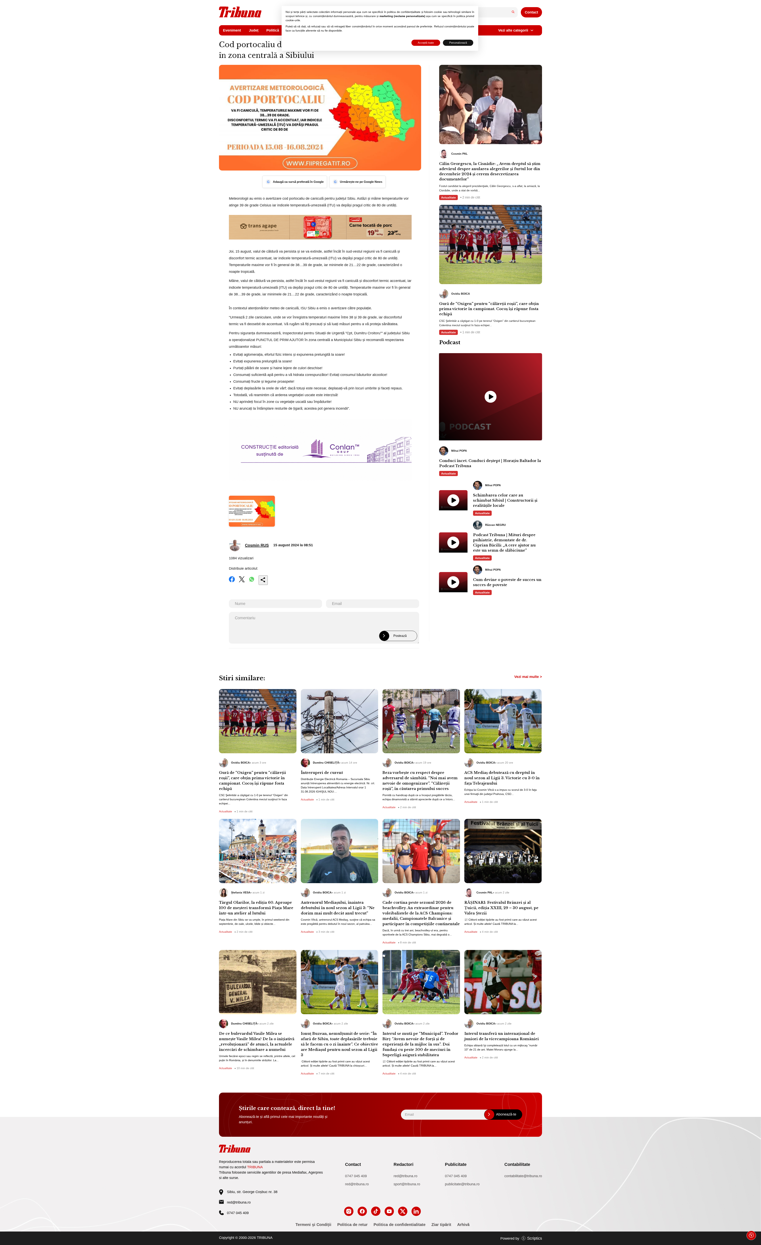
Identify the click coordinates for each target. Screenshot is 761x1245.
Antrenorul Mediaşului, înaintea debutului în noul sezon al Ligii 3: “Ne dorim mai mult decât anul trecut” (338, 907)
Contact (531, 12)
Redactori (403, 1164)
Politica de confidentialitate (399, 1224)
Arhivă (463, 1224)
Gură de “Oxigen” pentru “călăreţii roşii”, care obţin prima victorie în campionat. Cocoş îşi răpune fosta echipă (489, 309)
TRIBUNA (255, 1167)
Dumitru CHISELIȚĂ (326, 762)
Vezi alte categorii (513, 30)
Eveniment (232, 30)
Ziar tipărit (441, 1224)
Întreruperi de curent (322, 773)
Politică (272, 30)
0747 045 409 (356, 1176)
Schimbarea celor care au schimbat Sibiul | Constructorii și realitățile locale (505, 500)
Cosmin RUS (257, 545)
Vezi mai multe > (528, 677)
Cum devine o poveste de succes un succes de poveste (507, 582)
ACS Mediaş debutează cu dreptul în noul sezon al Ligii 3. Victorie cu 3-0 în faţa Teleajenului (502, 778)
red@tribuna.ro (239, 1202)
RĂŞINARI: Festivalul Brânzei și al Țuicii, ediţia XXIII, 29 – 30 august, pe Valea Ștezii (501, 907)
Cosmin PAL (484, 892)
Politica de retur (352, 1224)
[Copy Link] (263, 580)
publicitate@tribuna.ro (462, 1184)
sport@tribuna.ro (407, 1184)
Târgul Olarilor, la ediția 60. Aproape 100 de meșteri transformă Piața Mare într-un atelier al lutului (256, 907)
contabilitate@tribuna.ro (523, 1176)
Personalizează (458, 42)
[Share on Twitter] (242, 582)
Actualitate (448, 197)
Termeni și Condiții (313, 1224)
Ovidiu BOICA (240, 762)
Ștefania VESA (240, 892)
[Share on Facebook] (232, 582)
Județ (253, 30)
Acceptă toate (426, 42)
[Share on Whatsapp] (252, 582)
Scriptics (534, 1238)
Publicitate (456, 1164)
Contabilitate (517, 1164)
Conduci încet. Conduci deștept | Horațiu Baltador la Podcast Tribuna (490, 463)
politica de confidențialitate (403, 11)
